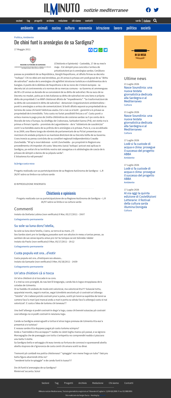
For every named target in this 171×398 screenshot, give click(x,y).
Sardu (138, 20)
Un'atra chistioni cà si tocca (34, 273)
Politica (131, 28)
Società (145, 28)
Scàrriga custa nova (24, 163)
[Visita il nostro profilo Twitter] (156, 10)
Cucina (56, 28)
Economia (85, 28)
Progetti (38, 20)
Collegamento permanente (28, 219)
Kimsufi (103, 395)
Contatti (89, 20)
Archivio (50, 20)
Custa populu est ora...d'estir (35, 253)
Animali (43, 28)
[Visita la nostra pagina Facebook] (148, 10)
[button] (155, 20)
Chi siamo (76, 20)
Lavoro (118, 28)
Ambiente (27, 28)
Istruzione (103, 28)
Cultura (69, 28)
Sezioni (19, 20)
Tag (28, 20)
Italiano (147, 20)
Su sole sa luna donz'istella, (34, 225)
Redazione (62, 20)
